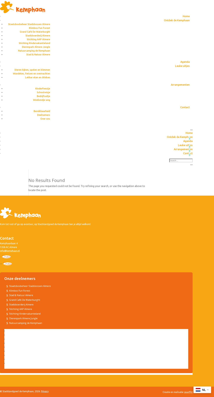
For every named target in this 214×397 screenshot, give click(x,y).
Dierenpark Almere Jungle (36, 47)
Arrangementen (180, 84)
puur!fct (188, 392)
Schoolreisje (43, 92)
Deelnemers (43, 115)
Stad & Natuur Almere (38, 54)
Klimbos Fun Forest (39, 28)
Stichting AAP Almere (38, 39)
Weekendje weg (41, 100)
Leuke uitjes (182, 65)
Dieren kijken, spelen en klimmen (32, 69)
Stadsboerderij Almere (37, 35)
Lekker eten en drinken (37, 77)
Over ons (45, 118)
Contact (185, 107)
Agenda (185, 61)
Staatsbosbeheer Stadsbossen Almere (29, 24)
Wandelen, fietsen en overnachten (31, 73)
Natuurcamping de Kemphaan (34, 50)
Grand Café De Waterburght (35, 31)
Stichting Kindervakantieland (34, 43)
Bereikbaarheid (42, 111)
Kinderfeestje (42, 88)
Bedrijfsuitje (43, 96)
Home (186, 16)
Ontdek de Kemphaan (177, 20)
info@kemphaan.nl (10, 250)
